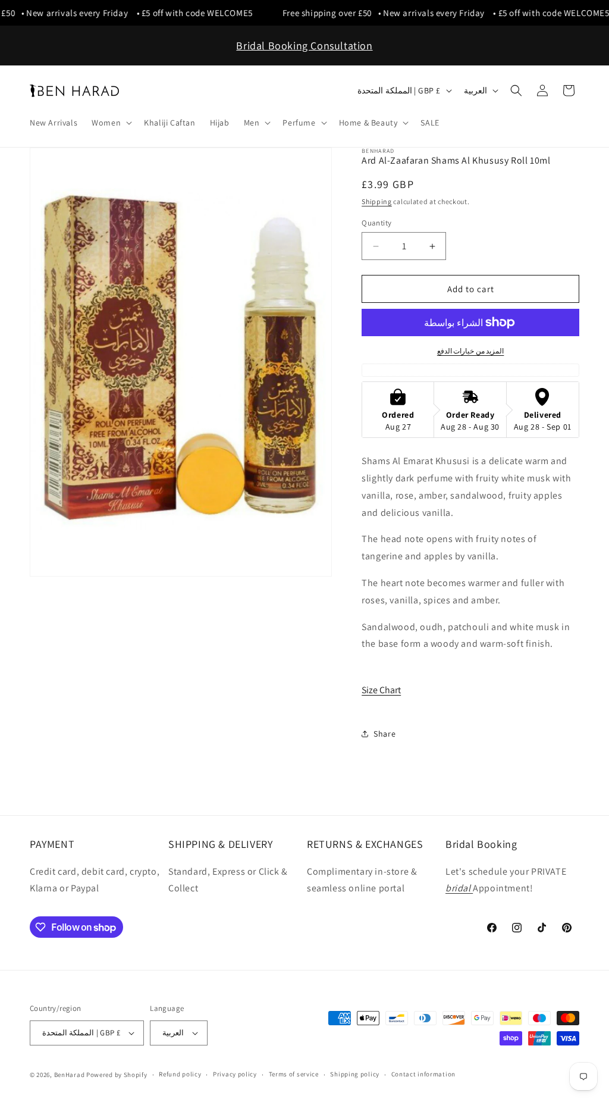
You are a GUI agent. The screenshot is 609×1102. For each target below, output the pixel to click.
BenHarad (69, 1074)
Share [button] (384, 733)
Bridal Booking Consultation (304, 45)
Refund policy (180, 1074)
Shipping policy (354, 1074)
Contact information (423, 1074)
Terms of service (294, 1074)
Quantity (376, 223)
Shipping (377, 201)
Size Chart (381, 690)
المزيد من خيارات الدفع (470, 350)
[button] (110, 122)
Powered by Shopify (116, 1074)
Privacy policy (235, 1074)
